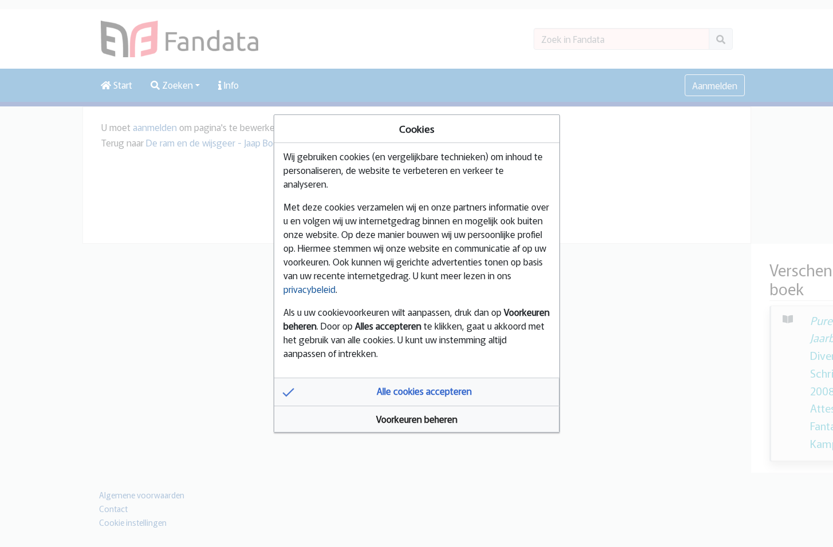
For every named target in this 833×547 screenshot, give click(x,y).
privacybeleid (309, 289)
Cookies (417, 128)
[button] (416, 392)
